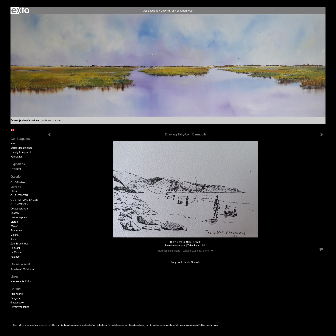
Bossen (14, 213)
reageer (15, 298)
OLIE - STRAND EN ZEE (24, 199)
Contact (15, 288)
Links (14, 276)
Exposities (17, 164)
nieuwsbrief (16, 293)
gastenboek (17, 302)
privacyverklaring (19, 307)
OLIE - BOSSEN (19, 204)
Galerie (15, 176)
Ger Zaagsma (150, 10)
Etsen (13, 191)
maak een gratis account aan (45, 120)
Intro (13, 143)
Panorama (16, 230)
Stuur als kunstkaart (183, 250)
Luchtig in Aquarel (20, 152)
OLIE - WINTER (19, 195)
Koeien (14, 239)
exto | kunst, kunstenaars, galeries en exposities (20, 10)
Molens (14, 234)
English (12, 130)
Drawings (15, 186)
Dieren (14, 221)
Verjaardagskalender (21, 147)
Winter (14, 226)
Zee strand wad (19, 243)
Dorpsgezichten (19, 208)
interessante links (20, 281)
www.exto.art (45, 324)
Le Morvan (16, 252)
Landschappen (18, 217)
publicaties (16, 156)
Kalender (15, 256)
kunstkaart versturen (22, 269)
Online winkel (20, 264)
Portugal (15, 248)
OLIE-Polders (17, 182)
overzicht (15, 169)
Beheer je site (18, 120)
